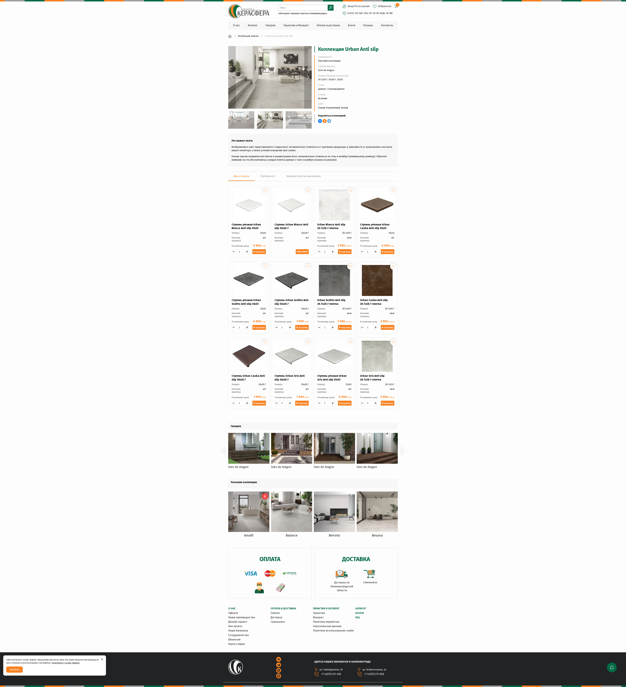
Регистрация (362, 6)
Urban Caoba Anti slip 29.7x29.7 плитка (374, 302)
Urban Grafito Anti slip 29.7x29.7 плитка (331, 302)
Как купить (235, 626)
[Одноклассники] (325, 121)
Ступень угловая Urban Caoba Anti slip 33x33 (374, 226)
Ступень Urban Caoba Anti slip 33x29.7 (248, 377)
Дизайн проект (237, 621)
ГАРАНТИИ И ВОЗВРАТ (326, 608)
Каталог (360, 608)
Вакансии (234, 639)
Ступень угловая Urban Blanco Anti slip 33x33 (246, 226)
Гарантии (319, 613)
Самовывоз (278, 621)
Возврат (318, 617)
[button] (232, 77)
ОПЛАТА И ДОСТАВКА (283, 608)
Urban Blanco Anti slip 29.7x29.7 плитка (331, 226)
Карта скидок (236, 643)
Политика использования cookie (333, 630)
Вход (350, 6)
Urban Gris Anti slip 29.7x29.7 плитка (372, 377)
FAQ (357, 617)
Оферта (233, 613)
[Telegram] (329, 121)
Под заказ (302, 251)
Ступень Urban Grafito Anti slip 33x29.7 (291, 302)
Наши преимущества (241, 617)
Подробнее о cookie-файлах (66, 663)
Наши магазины (238, 630)
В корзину (259, 251)
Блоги (359, 613)
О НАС (232, 608)
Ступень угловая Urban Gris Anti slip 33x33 (332, 377)
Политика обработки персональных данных (327, 624)
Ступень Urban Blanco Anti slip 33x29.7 (291, 226)
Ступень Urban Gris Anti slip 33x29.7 (290, 377)
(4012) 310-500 (355, 13)
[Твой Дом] (229, 36)
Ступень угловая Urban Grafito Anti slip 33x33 (246, 302)
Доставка (276, 617)
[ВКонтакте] (320, 121)
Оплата (275, 613)
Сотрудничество (238, 635)
